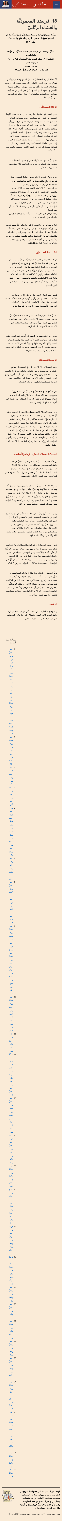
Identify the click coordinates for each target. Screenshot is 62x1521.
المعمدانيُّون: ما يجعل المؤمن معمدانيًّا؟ (11, 750)
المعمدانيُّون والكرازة (11, 1311)
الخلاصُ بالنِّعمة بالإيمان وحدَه (11, 868)
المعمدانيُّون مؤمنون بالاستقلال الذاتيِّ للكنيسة (11, 1115)
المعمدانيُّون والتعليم (11, 1459)
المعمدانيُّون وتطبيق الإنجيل (11, 1368)
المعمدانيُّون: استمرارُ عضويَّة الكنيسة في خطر (11, 1014)
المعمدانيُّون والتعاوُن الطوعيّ (11, 1175)
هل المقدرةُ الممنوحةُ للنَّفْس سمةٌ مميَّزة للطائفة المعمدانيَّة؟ (11, 831)
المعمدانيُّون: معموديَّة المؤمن (11, 936)
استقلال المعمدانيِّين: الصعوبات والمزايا (11, 1149)
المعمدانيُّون (11, 1473)
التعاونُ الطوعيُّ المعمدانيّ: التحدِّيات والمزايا (11, 1206)
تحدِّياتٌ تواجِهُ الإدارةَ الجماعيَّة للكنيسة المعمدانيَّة (11, 1074)
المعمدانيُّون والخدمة (11, 1348)
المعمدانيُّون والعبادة (11, 1294)
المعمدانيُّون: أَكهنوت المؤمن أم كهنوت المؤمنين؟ (11, 902)
